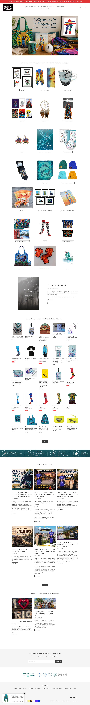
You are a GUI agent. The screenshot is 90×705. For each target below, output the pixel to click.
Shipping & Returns (22, 688)
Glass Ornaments (68, 152)
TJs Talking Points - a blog (56, 688)
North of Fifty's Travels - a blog (70, 688)
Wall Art (22, 90)
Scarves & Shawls (45, 90)
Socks (45, 241)
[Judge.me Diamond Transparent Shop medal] (40, 675)
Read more (14, 513)
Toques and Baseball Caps (68, 183)
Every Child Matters (67, 121)
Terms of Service (38, 688)
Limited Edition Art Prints (45, 210)
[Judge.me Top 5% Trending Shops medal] (65, 675)
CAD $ (20, 697)
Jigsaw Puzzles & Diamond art (22, 241)
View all (45, 441)
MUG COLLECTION (67, 90)
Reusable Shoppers (22, 268)
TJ (47, 302)
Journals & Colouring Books (67, 210)
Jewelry (22, 152)
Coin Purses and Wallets (68, 241)
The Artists (30, 688)
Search (15, 688)
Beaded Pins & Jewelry (45, 268)
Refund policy (46, 688)
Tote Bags (22, 210)
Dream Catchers (45, 121)
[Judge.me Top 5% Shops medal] (60, 675)
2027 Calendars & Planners (45, 152)
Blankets (45, 183)
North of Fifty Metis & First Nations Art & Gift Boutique (62, 700)
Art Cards (68, 268)
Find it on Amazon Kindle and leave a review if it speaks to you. (62, 297)
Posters (22, 121)
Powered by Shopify (74, 700)
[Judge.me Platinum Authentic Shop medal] (50, 675)
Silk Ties (22, 183)
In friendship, (50, 300)
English (14, 697)
